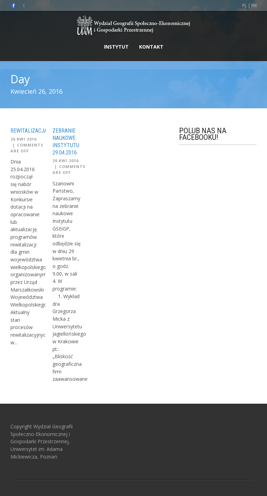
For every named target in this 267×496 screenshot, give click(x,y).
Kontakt (151, 46)
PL (244, 5)
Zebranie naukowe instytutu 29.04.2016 (65, 141)
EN (254, 5)
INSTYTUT (116, 46)
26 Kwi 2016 (23, 139)
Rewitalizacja (28, 130)
